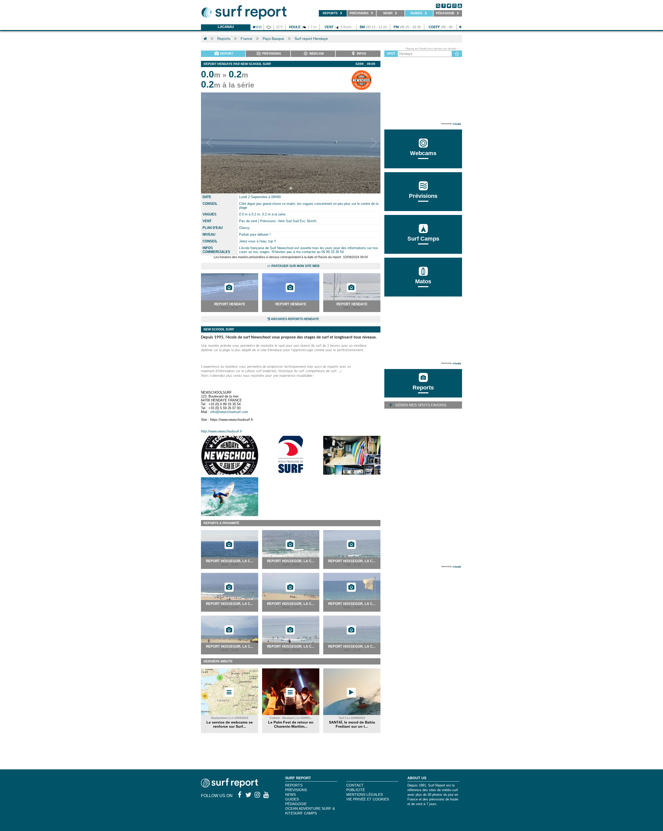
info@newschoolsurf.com (229, 412)
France (246, 39)
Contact (355, 785)
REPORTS (293, 785)
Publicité (355, 790)
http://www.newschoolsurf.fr (221, 431)
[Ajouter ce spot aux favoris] (457, 54)
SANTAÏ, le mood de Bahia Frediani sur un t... (352, 724)
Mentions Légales (364, 794)
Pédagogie (296, 804)
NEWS (290, 794)
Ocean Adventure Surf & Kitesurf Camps (310, 810)
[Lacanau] (460, 27)
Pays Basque (273, 39)
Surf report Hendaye (311, 39)
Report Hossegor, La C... (229, 561)
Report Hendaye (229, 304)
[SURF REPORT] (229, 786)
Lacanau (226, 27)
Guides (292, 799)
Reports (223, 39)
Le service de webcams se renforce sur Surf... (229, 724)
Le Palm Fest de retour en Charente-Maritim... (290, 724)
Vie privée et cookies (367, 799)
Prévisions (296, 790)
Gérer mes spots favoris (420, 405)
